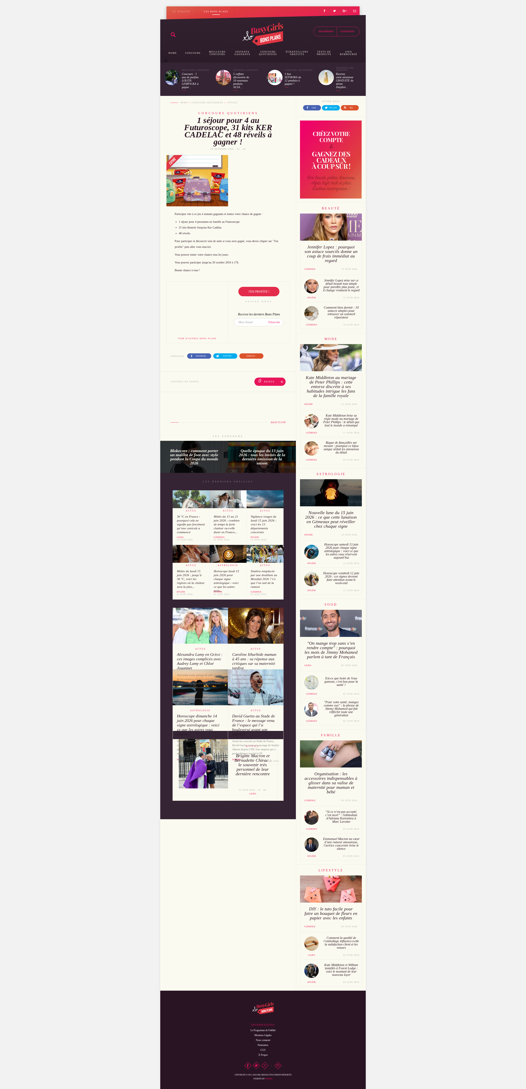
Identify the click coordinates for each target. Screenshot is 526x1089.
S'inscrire (274, 322)
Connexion (347, 31)
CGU (263, 1050)
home (184, 102)
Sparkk (269, 1079)
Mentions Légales (263, 1035)
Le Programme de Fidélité (263, 1030)
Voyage (232, 102)
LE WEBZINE (181, 11)
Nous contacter (263, 1040)
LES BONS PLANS (216, 11)
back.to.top (278, 422)
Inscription (326, 31)
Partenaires (263, 1045)
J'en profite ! (258, 291)
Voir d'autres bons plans (197, 338)
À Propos (263, 1054)
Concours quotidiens (207, 102)
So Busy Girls (263, 34)
